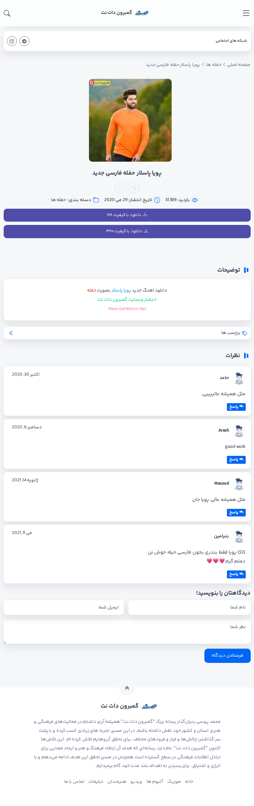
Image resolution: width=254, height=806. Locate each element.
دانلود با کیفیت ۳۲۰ (124, 231)
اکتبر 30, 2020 (26, 374)
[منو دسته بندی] (246, 13)
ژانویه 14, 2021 (25, 480)
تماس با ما (74, 781)
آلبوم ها (155, 781)
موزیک (174, 781)
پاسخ (233, 406)
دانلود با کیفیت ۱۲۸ (124, 215)
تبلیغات (95, 781)
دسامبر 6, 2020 (27, 427)
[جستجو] (7, 13)
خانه (189, 781)
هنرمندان (116, 781)
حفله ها (58, 200)
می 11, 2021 (22, 533)
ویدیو (136, 781)
